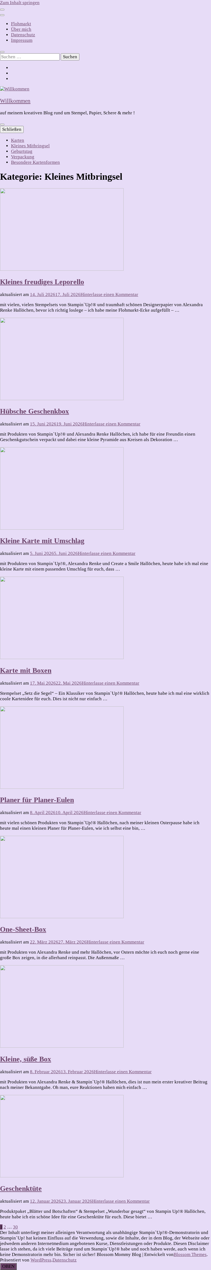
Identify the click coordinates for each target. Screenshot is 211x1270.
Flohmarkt (21, 23)
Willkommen (15, 101)
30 (15, 1227)
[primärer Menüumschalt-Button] (2, 124)
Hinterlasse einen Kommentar (109, 294)
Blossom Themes (190, 1254)
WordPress (40, 1260)
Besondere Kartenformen (35, 162)
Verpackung (22, 156)
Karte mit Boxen (25, 670)
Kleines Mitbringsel (30, 145)
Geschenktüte (21, 1188)
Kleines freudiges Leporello (42, 282)
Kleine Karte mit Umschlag (42, 541)
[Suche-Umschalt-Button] (2, 52)
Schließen (11, 129)
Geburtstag (21, 151)
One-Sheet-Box (23, 929)
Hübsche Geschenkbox (34, 411)
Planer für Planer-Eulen (37, 800)
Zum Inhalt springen (20, 2)
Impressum (21, 40)
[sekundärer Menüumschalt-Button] (2, 9)
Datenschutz (23, 34)
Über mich (21, 29)
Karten (17, 140)
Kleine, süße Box (25, 1059)
